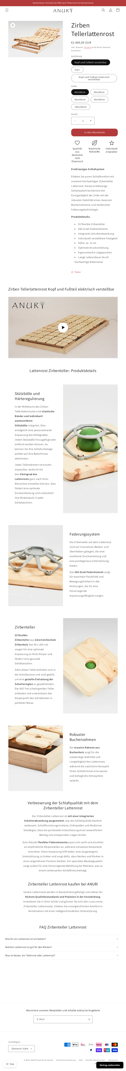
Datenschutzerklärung (66, 1060)
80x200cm (80, 99)
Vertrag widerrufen (110, 1065)
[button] (6, 10)
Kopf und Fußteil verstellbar (91, 62)
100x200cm (81, 106)
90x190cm (99, 92)
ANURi (33, 1060)
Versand (88, 47)
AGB (80, 1060)
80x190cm (80, 92)
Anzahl (74, 114)
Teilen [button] (77, 272)
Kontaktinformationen (95, 1060)
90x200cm (99, 99)
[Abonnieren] (88, 1019)
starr (77, 69)
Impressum (113, 1060)
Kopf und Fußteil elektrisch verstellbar (94, 78)
